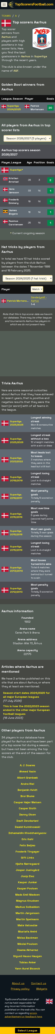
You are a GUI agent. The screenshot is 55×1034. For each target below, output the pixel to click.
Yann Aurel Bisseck (27, 968)
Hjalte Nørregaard (27, 863)
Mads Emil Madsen (27, 894)
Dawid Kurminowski (27, 827)
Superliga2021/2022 (16, 459)
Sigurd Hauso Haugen (27, 956)
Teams (6, 15)
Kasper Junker (27, 882)
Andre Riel (27, 784)
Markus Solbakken (27, 907)
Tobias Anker (27, 962)
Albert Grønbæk (27, 777)
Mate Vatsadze (28, 925)
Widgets (41, 988)
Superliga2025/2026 (16, 423)
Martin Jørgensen (27, 913)
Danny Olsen (27, 814)
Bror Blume (27, 796)
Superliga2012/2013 (16, 590)
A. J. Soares (27, 765)
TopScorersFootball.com (34, 4)
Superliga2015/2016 (16, 515)
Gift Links (27, 857)
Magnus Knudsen (27, 900)
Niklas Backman (27, 937)
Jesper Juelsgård (27, 870)
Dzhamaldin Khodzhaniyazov (27, 833)
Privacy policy (20, 988)
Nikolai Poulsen (27, 944)
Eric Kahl (27, 839)
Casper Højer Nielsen (27, 802)
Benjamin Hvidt (27, 790)
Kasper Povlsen (27, 888)
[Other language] (49, 1000)
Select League (27, 1030)
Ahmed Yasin (27, 771)
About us (18, 983)
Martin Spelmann (27, 919)
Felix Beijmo (27, 845)
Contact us (38, 983)
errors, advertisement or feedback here (23, 1014)
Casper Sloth (27, 808)
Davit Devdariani (27, 820)
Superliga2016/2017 (16, 496)
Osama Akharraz (27, 950)
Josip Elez (27, 876)
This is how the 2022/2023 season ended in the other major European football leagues (26, 710)
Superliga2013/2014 (16, 569)
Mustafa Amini (27, 931)
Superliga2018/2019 (16, 478)
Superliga (14, 107)
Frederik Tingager (27, 851)
